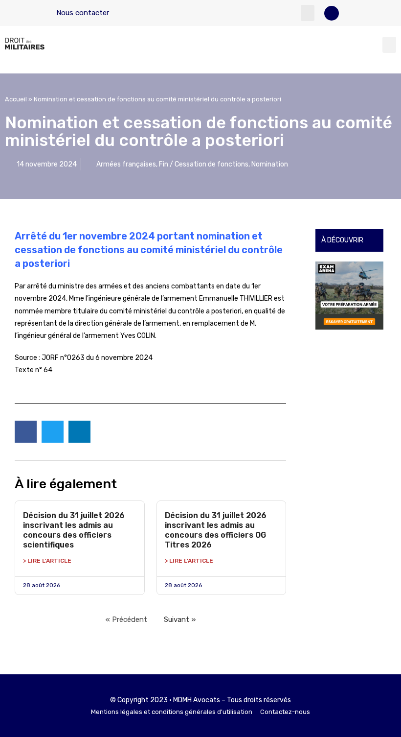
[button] (307, 13)
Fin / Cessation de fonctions (203, 164)
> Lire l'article (47, 560)
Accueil (16, 99)
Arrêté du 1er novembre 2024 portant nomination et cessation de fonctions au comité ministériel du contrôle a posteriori (149, 249)
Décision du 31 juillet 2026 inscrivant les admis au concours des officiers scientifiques (74, 530)
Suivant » (180, 619)
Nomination (269, 164)
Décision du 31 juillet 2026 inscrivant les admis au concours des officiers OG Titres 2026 (216, 530)
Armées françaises (126, 164)
